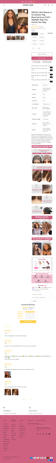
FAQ (12, 428)
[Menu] (4, 5)
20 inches (42, 33)
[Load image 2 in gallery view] (13, 38)
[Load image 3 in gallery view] (18, 38)
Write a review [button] (28, 321)
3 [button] (28, 399)
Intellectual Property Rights (6, 430)
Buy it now (42, 58)
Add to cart (42, 54)
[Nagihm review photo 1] (8, 392)
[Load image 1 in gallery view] (9, 38)
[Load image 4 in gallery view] (22, 38)
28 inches (42, 40)
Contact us (22, 432)
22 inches (35, 37)
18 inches (35, 33)
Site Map (13, 439)
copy (51, 67)
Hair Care (13, 433)
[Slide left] (4, 37)
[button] (45, 5)
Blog (12, 430)
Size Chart (50, 33)
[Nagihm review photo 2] (15, 392)
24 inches (42, 37)
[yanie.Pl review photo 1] (8, 374)
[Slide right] (26, 37)
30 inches (35, 44)
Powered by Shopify (7, 458)
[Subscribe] (52, 424)
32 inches (42, 44)
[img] (8, 330)
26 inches (35, 40)
